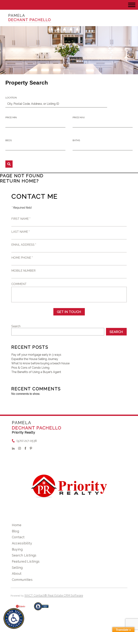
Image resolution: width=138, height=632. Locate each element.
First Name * (20, 218)
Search (15, 326)
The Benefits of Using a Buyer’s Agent (36, 372)
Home (17, 525)
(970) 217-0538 (27, 441)
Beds (8, 140)
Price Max (79, 117)
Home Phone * (22, 257)
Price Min (11, 117)
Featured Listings (26, 561)
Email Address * (23, 244)
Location (11, 97)
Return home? (19, 181)
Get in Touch (69, 312)
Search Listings (24, 555)
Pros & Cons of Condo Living (30, 367)
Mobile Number (23, 270)
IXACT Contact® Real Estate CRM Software (53, 595)
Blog (15, 531)
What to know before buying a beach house (40, 363)
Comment (19, 284)
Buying (17, 549)
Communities (22, 580)
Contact (18, 537)
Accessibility (22, 543)
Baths (76, 140)
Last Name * (20, 231)
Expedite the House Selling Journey (34, 359)
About (17, 573)
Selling (17, 567)
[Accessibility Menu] (13, 618)
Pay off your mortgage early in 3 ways (36, 354)
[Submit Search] (9, 164)
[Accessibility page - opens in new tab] (41, 608)
